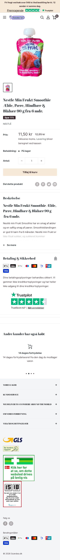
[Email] (55, 184)
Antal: (6, 160)
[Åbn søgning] (42, 17)
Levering (41, 139)
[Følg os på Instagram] (11, 523)
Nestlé (7, 123)
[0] (54, 17)
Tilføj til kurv (30, 172)
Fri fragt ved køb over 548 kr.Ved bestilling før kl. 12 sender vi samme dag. (30, 4)
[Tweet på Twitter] (49, 184)
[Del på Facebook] (37, 184)
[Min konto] (48, 17)
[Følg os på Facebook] (5, 523)
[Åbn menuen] (4, 17)
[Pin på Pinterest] (43, 184)
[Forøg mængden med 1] (41, 161)
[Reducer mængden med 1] (21, 161)
